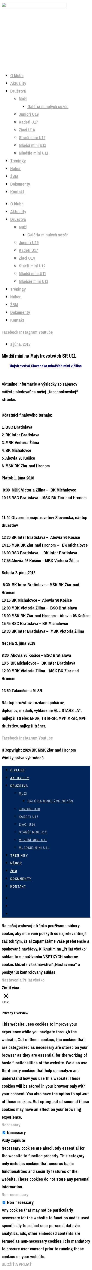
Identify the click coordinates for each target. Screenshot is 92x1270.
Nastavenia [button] (12, 980)
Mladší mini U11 (32, 145)
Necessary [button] (11, 1125)
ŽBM (14, 176)
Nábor (15, 168)
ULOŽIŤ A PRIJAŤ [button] (17, 1264)
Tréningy (18, 161)
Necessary (16, 1132)
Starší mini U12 (32, 137)
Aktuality (18, 83)
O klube (17, 75)
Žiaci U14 (27, 130)
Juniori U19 (29, 114)
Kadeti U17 (28, 122)
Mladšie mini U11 (33, 153)
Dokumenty (20, 184)
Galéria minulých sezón (47, 106)
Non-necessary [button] (15, 1194)
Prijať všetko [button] (34, 980)
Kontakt (17, 192)
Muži (23, 99)
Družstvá (18, 91)
